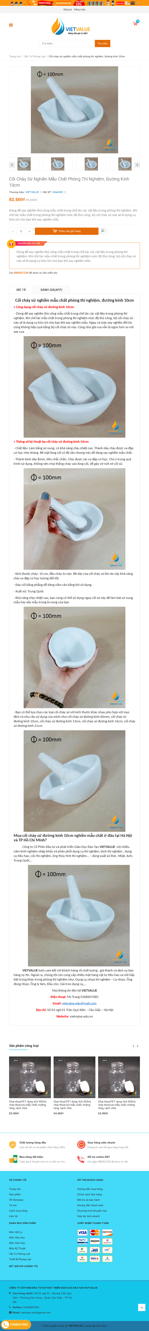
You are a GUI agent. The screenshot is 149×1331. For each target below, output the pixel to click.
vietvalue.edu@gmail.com (36, 1312)
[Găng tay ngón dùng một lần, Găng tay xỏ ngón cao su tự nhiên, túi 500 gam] (119, 1077)
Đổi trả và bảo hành (88, 1199)
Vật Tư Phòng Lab (19, 1253)
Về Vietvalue (16, 1199)
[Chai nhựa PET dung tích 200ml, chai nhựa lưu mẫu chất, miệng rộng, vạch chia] (74, 1077)
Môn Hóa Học (17, 1237)
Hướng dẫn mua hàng (90, 1188)
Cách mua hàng (18, 1210)
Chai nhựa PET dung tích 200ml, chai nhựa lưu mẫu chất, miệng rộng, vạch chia (72, 1105)
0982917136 (21, 272)
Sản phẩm (15, 1194)
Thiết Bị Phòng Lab (20, 1259)
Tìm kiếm (103, 43)
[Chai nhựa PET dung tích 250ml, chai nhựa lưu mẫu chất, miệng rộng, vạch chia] (30, 1077)
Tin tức (13, 1205)
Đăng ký (68, 9)
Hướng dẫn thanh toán (90, 1205)
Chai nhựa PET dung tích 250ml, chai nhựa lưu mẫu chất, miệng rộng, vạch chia (28, 1105)
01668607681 (31, 1307)
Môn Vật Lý (15, 1232)
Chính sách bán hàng (89, 1194)
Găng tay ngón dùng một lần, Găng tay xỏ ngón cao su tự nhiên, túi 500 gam (118, 1105)
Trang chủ (15, 1188)
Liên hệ (13, 1216)
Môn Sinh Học (17, 1242)
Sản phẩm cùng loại (24, 1046)
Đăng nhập (79, 9)
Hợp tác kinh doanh (88, 1216)
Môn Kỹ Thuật (17, 1248)
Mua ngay (17, 1119)
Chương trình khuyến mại (92, 1210)
